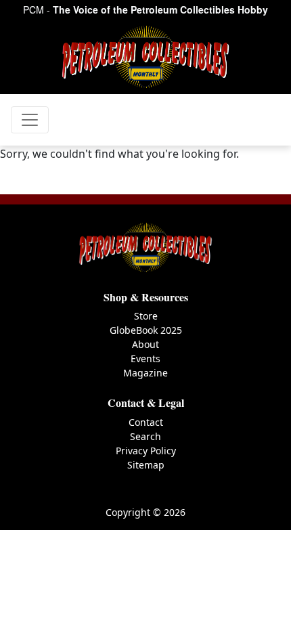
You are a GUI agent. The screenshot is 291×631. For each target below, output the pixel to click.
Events (145, 358)
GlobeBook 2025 (146, 330)
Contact (146, 422)
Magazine (145, 372)
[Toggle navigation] (30, 119)
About (145, 344)
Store (146, 315)
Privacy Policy (146, 450)
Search (145, 436)
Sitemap (145, 464)
